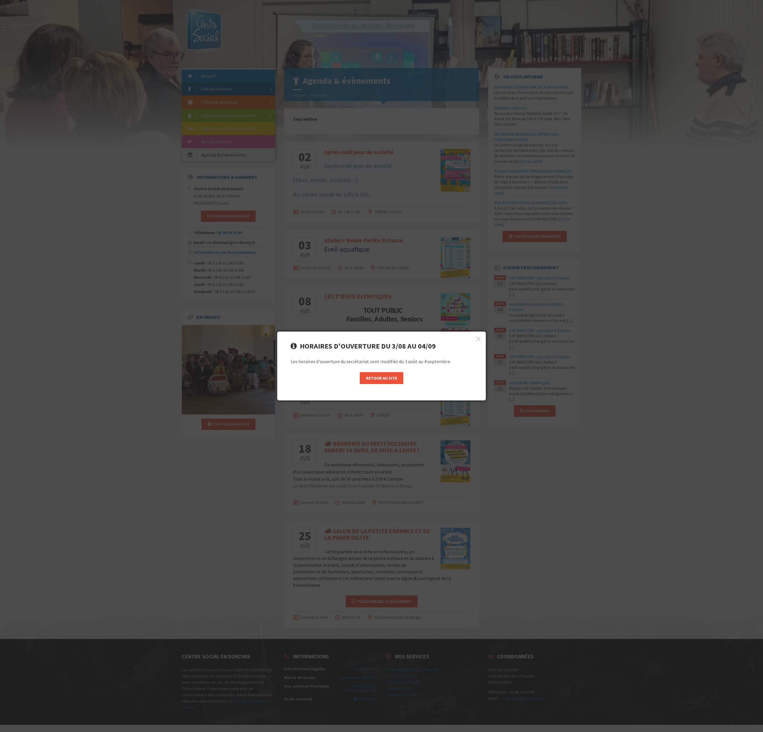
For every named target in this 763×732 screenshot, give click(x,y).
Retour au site (381, 378)
